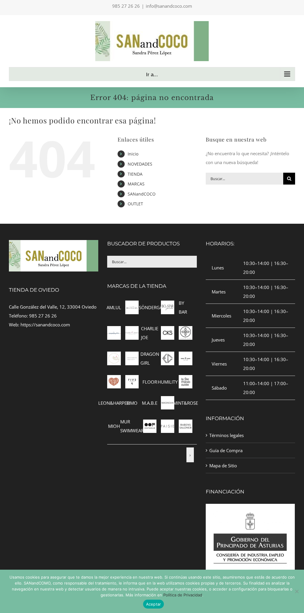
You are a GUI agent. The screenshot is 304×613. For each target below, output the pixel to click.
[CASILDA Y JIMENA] (132, 331)
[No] (297, 591)
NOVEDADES (140, 164)
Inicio (133, 154)
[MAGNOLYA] (167, 401)
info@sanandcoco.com (169, 6)
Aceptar (153, 604)
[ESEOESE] (185, 356)
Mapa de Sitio (223, 466)
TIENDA (135, 174)
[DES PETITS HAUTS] (114, 356)
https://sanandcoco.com (45, 325)
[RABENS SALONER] (185, 424)
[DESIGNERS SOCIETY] (132, 356)
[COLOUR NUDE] (185, 331)
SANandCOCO (142, 194)
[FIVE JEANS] (132, 379)
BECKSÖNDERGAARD (149, 307)
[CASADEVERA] (114, 331)
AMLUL (114, 307)
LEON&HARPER (113, 403)
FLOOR (149, 382)
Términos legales (226, 435)
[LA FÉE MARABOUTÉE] (185, 379)
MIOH (114, 426)
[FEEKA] (114, 379)
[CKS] (167, 331)
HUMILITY (168, 382)
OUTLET (135, 204)
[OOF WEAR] (149, 424)
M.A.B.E (149, 403)
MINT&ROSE (185, 403)
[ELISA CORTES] (167, 356)
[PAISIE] (167, 424)
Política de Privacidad (182, 595)
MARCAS (136, 184)
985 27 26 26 (43, 316)
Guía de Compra (226, 450)
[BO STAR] (167, 305)
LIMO (131, 403)
